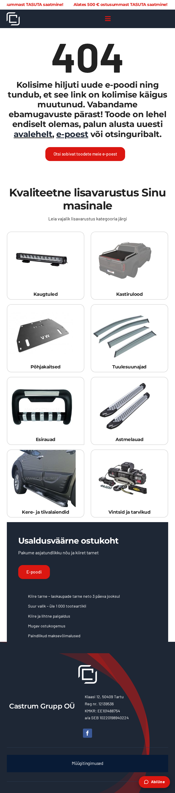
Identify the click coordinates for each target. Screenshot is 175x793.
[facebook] (87, 733)
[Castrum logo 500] (13, 14)
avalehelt (33, 134)
